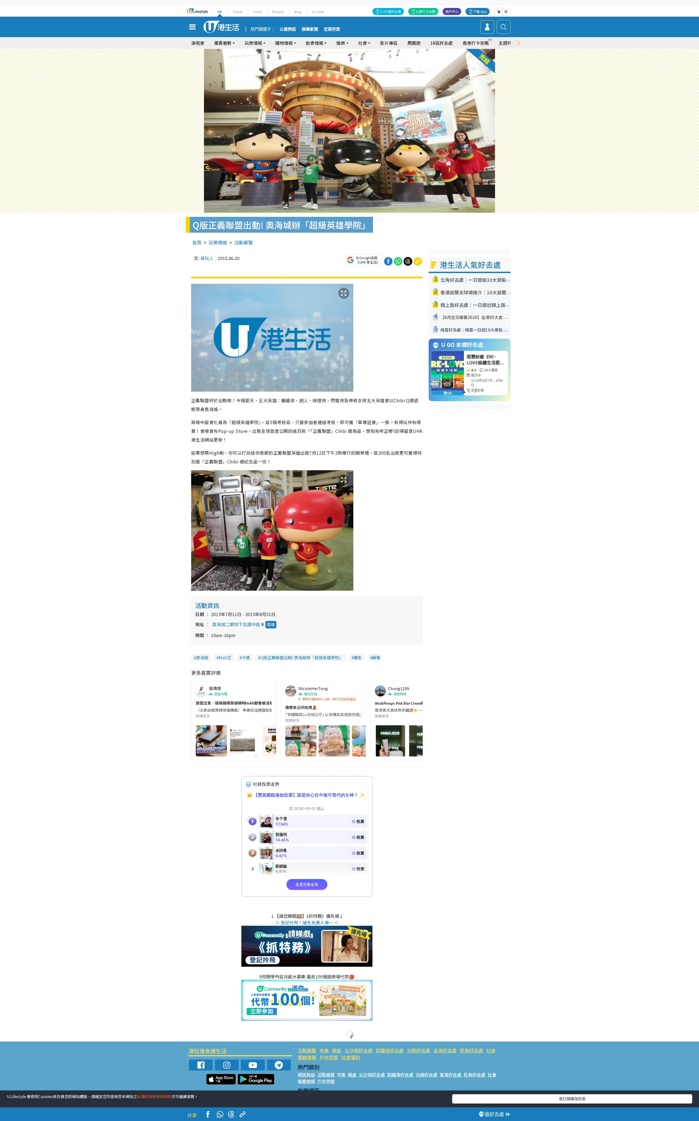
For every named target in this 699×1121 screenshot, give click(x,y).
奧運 (271, 624)
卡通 (246, 657)
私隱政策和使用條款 (154, 1096)
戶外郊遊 (328, 1057)
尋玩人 (207, 258)
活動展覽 (243, 242)
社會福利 (350, 1057)
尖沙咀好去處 (358, 1050)
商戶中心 (451, 11)
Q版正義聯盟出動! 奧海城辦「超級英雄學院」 (301, 657)
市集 (324, 1050)
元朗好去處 (418, 1050)
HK (219, 11)
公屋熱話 (288, 29)
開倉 (336, 1050)
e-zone (318, 11)
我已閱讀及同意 (572, 1098)
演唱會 (197, 43)
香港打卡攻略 (476, 43)
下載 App (480, 11)
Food (257, 11)
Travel (237, 11)
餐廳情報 (307, 1057)
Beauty (278, 11)
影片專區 (389, 43)
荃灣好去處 (445, 1050)
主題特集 (507, 43)
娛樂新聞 (310, 29)
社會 (491, 1050)
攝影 (358, 657)
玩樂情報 (218, 242)
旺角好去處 (471, 1050)
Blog (298, 11)
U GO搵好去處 (390, 11)
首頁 (197, 242)
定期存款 (332, 29)
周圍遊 (413, 43)
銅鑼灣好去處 (390, 1050)
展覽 (376, 657)
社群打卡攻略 (426, 11)
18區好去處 (441, 43)
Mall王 (225, 657)
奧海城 (202, 657)
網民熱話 (306, 1074)
